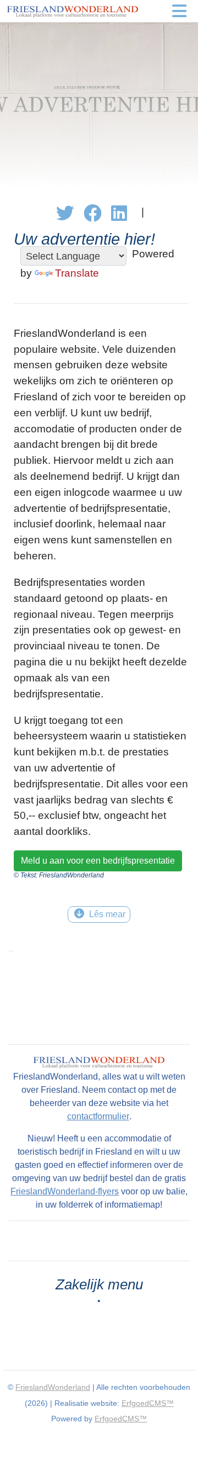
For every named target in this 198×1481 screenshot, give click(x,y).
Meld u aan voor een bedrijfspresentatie (98, 860)
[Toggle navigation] (179, 11)
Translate (77, 273)
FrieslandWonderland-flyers (64, 1191)
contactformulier (98, 1116)
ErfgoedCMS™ (148, 1403)
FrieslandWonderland (52, 1387)
